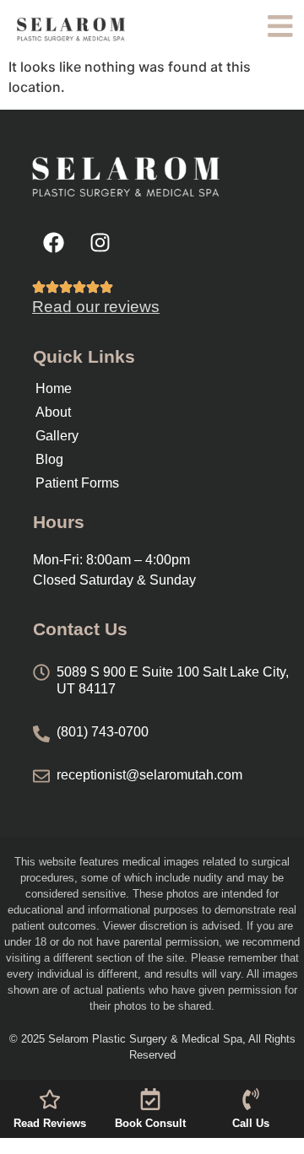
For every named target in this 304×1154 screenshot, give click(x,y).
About (53, 412)
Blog (49, 459)
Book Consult (150, 1123)
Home (53, 388)
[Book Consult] (150, 1099)
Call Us (250, 1123)
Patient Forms (77, 483)
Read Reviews (50, 1123)
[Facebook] (53, 242)
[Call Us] (251, 1099)
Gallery (57, 436)
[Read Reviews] (50, 1099)
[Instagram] (100, 242)
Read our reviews (96, 306)
